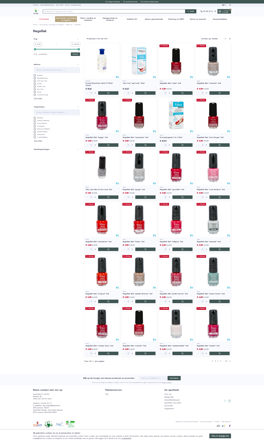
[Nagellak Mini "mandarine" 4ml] (102, 219)
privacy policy (166, 382)
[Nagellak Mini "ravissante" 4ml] (139, 115)
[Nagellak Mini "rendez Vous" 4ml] (102, 323)
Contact (36, 5)
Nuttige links (169, 397)
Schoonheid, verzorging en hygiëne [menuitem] (66, 19)
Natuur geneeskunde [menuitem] (155, 19)
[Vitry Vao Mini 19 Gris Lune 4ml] (102, 167)
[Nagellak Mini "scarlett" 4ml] (139, 323)
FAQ (106, 394)
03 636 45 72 (46, 403)
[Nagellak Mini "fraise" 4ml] (139, 219)
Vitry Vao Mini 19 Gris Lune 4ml (99, 189)
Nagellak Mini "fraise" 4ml (133, 241)
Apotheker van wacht (172, 403)
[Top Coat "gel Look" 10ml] (139, 61)
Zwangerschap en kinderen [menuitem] (112, 19)
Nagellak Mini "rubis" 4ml (170, 83)
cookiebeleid (126, 438)
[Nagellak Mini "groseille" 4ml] (176, 167)
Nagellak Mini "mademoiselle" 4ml (174, 346)
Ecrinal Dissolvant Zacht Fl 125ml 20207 (99, 84)
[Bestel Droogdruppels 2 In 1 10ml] (182, 145)
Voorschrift (59, 5)
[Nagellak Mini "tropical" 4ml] (102, 271)
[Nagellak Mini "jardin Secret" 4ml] (176, 271)
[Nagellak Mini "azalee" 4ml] (213, 323)
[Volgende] (229, 361)
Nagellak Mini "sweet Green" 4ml (211, 294)
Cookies (217, 422)
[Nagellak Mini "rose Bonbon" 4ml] (213, 167)
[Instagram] (229, 401)
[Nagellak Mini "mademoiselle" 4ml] (176, 323)
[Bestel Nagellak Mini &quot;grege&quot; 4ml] (145, 197)
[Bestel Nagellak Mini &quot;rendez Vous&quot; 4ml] (108, 353)
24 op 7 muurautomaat (73, 5)
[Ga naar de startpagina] (36, 11)
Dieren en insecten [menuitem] (199, 19)
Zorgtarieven (169, 408)
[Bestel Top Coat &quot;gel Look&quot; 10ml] (145, 93)
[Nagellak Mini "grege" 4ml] (139, 167)
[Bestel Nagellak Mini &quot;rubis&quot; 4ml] (182, 93)
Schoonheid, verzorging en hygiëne (51, 25)
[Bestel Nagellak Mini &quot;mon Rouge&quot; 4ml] (219, 145)
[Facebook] (225, 401)
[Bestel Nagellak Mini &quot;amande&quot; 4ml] (219, 249)
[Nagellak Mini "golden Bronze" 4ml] (139, 271)
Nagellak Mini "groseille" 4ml (172, 189)
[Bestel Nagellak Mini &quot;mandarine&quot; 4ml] (108, 249)
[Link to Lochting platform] (230, 426)
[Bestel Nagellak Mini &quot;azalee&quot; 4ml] (219, 353)
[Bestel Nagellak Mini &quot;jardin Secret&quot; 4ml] (182, 301)
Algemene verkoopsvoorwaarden (187, 422)
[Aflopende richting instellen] (230, 38)
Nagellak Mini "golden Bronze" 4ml (137, 294)
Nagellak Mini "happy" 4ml (97, 137)
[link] (212, 361)
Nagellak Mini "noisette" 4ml (209, 83)
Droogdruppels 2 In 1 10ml (171, 137)
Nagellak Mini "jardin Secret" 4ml (174, 294)
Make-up (69, 25)
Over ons (167, 394)
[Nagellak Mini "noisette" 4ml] (213, 61)
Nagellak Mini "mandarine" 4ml (98, 241)
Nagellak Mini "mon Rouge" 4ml (210, 137)
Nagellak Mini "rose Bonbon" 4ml (211, 189)
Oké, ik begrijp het (220, 435)
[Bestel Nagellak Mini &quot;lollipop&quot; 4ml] (182, 249)
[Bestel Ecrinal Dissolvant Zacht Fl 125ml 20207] (108, 93)
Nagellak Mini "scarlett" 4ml (134, 346)
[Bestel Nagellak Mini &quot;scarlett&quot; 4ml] (145, 353)
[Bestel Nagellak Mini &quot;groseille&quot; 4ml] (182, 197)
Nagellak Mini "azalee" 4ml (208, 346)
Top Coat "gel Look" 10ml (133, 83)
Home (35, 25)
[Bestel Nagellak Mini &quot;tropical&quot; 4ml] (108, 301)
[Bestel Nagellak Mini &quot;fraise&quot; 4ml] (145, 249)
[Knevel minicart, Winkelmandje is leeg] (220, 11)
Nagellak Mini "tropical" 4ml (97, 294)
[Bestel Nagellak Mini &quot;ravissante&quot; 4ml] (145, 145)
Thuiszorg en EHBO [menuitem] (177, 19)
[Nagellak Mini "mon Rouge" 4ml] (213, 115)
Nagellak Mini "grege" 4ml (134, 189)
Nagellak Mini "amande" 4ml (209, 241)
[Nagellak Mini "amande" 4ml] (213, 219)
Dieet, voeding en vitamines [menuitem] (89, 19)
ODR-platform (226, 422)
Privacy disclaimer (206, 422)
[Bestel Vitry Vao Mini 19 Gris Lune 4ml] (108, 197)
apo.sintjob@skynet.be (51, 405)
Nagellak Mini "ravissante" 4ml (135, 137)
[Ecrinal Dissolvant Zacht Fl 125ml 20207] (102, 61)
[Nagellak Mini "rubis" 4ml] (176, 61)
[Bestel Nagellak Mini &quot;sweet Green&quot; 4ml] (219, 301)
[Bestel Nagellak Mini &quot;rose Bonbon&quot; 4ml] (219, 197)
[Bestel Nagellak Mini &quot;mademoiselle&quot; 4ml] (182, 353)
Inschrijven (174, 378)
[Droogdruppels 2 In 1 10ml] (176, 115)
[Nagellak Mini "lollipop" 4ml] (176, 219)
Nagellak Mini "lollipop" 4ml (171, 241)
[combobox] (114, 11)
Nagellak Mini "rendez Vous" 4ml (99, 346)
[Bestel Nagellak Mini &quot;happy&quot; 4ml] (108, 145)
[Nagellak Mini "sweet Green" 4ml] (213, 271)
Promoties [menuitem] (45, 19)
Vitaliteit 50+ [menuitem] (135, 19)
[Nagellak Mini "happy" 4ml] (102, 115)
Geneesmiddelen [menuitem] (222, 19)
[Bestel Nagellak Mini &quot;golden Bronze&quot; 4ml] (145, 301)
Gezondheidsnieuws (47, 5)
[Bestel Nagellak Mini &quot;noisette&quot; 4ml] (219, 93)
